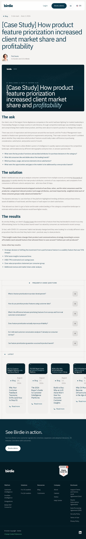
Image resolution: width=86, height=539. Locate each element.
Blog (38, 490)
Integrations (8, 501)
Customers (41, 493)
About (56, 490)
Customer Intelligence (8, 491)
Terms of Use (74, 518)
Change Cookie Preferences (13, 534)
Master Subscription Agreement (74, 502)
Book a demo (59, 6)
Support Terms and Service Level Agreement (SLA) (76, 493)
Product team (29, 222)
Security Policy (75, 514)
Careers (56, 493)
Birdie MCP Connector (7, 506)
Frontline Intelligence (8, 497)
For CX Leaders (26, 490)
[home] (8, 6)
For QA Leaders (26, 493)
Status (56, 497)
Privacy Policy (74, 521)
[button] (70, 6)
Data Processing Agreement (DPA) (76, 509)
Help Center (58, 500)
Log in (45, 6)
